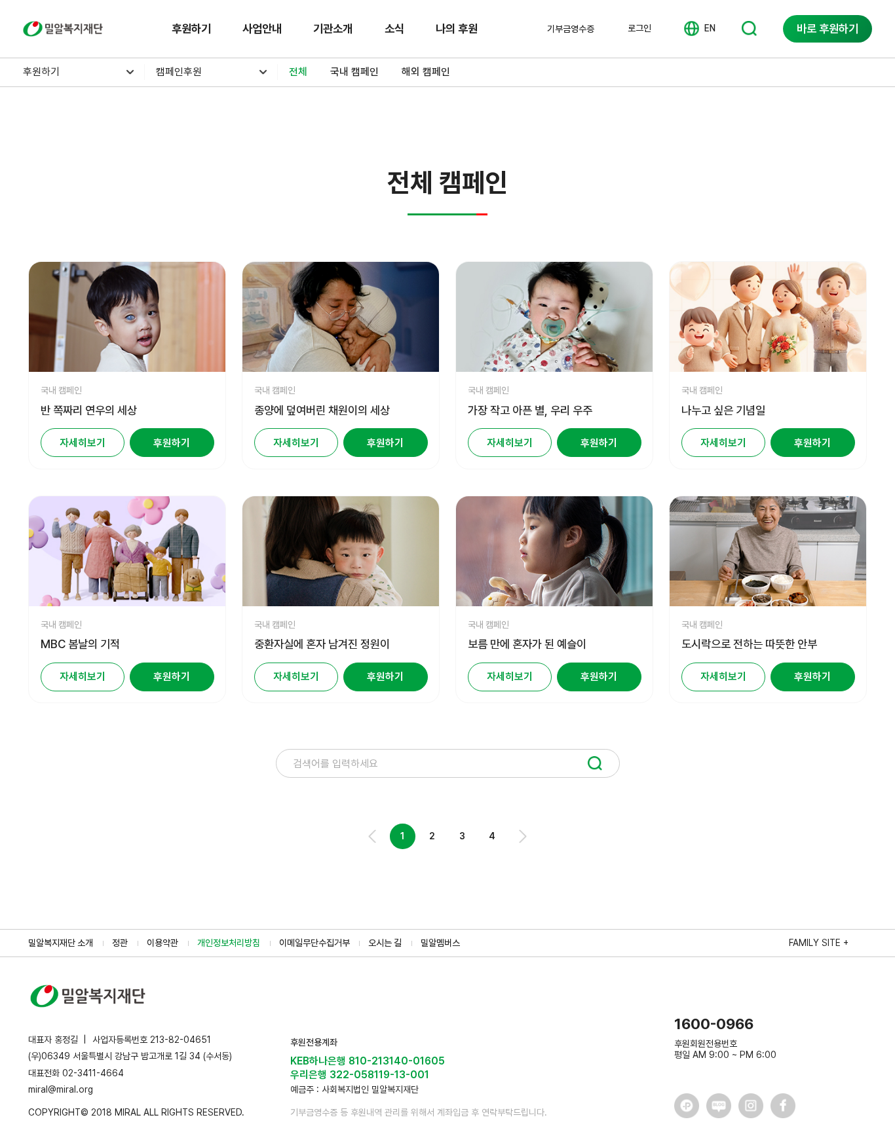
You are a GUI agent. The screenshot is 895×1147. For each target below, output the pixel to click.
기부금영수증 (570, 29)
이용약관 (162, 943)
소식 (394, 28)
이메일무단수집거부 (314, 943)
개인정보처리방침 (228, 943)
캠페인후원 (179, 71)
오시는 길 (385, 943)
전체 (298, 71)
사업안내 (262, 28)
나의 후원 (457, 28)
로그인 (639, 28)
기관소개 (332, 28)
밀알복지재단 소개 (60, 943)
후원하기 (191, 28)
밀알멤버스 (440, 943)
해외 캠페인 (426, 71)
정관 (120, 943)
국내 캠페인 (354, 71)
